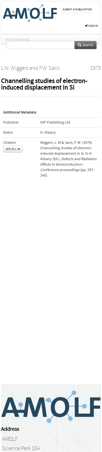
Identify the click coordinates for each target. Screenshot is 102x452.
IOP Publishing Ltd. (55, 122)
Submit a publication (77, 9)
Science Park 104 (21, 448)
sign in (93, 26)
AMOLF (10, 439)
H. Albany (48, 132)
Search (87, 45)
